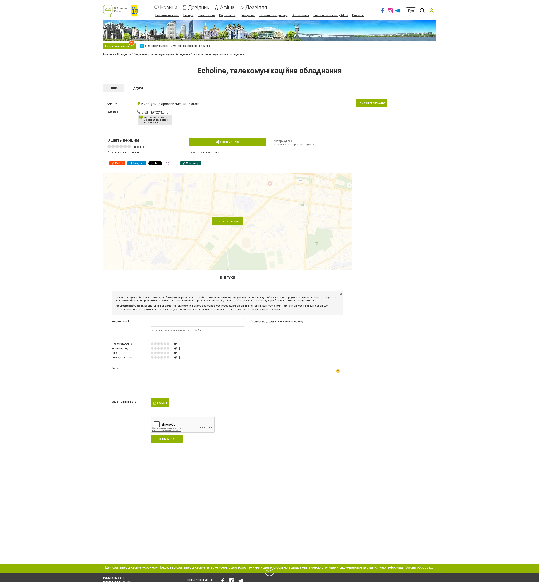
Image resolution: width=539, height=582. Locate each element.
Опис (113, 88)
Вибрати (162, 402)
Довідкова (247, 15)
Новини (168, 7)
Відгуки (136, 88)
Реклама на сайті (167, 15)
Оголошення (300, 15)
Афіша (227, 7)
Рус (411, 11)
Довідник (198, 7)
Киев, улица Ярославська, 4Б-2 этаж (170, 104)
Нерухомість (206, 15)
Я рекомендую (229, 141)
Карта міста (227, 15)
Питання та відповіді (273, 15)
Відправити (166, 438)
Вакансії (358, 15)
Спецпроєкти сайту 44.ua (330, 15)
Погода (188, 15)
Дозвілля (256, 7)
